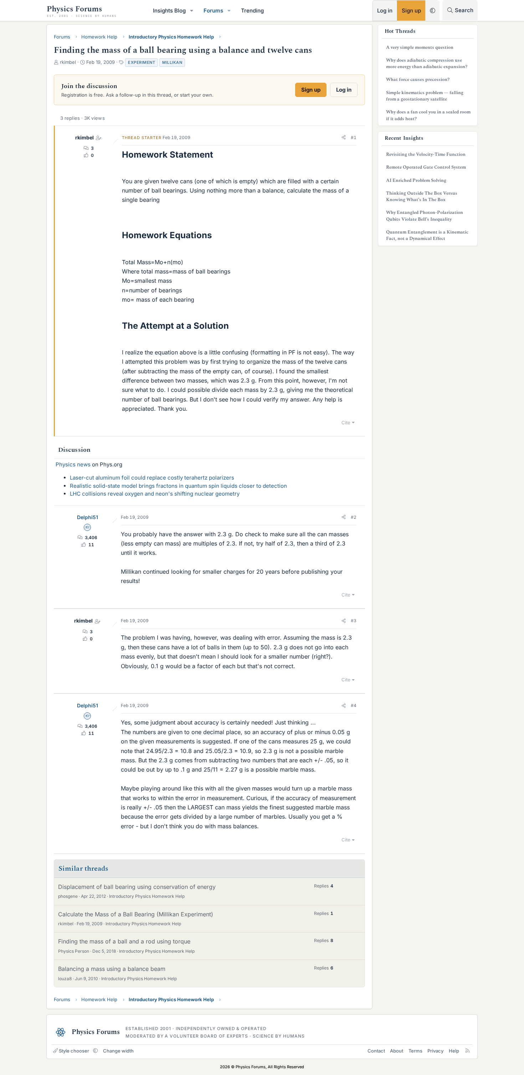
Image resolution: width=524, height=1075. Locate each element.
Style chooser (74, 1051)
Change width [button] (118, 1051)
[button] (191, 10)
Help (454, 1051)
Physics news (73, 464)
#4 (353, 705)
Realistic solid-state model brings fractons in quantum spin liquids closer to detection (178, 485)
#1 (353, 137)
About (396, 1051)
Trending (252, 10)
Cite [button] (345, 422)
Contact (376, 1051)
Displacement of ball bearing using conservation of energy (137, 886)
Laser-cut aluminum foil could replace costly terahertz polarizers (152, 477)
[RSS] (467, 1050)
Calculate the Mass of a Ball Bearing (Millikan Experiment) (135, 914)
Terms (415, 1051)
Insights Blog (169, 10)
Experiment (141, 62)
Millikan (172, 62)
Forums (213, 10)
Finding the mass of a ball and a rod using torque (124, 941)
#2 (353, 517)
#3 (353, 620)
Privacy (435, 1051)
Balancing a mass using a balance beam (111, 968)
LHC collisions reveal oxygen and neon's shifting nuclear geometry (155, 493)
